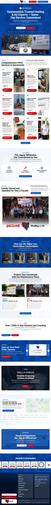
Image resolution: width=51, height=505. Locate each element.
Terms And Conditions (43, 502)
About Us (16, 1)
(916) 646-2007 (37, 484)
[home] (23, 1)
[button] (4, 1)
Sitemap (48, 502)
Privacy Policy (33, 502)
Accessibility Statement (38, 502)
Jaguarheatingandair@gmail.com (40, 482)
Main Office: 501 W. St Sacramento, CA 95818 (41, 477)
